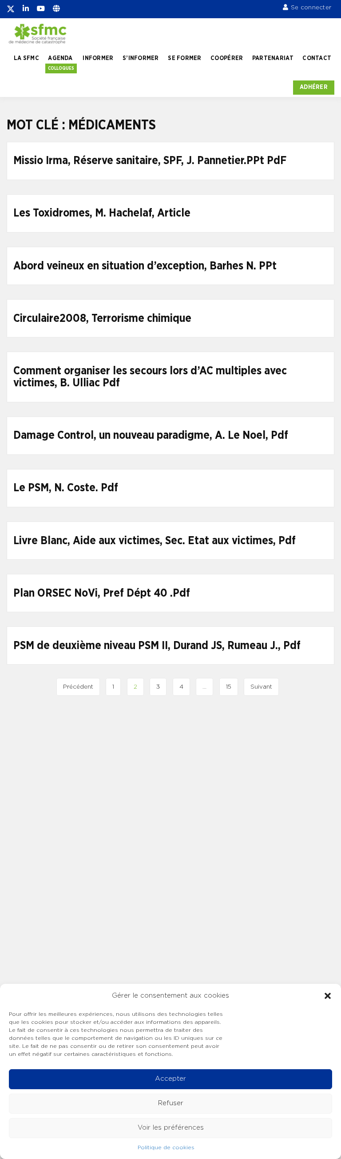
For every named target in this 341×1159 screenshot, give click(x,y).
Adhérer (314, 87)
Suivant (261, 687)
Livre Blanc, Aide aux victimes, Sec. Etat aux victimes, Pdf (154, 540)
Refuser (170, 1103)
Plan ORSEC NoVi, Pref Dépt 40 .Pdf (101, 593)
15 (228, 687)
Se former (184, 58)
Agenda (60, 58)
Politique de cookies (166, 1147)
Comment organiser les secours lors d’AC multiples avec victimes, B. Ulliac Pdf (150, 377)
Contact (316, 58)
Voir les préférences (171, 1127)
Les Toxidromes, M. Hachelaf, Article (101, 213)
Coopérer (226, 58)
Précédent (78, 687)
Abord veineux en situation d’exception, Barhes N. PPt (145, 266)
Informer (98, 58)
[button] (327, 995)
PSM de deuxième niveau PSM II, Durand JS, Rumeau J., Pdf (157, 645)
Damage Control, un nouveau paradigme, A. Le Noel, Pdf (150, 435)
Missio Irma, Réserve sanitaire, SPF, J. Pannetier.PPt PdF (149, 160)
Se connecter (311, 7)
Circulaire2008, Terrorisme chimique (102, 318)
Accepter (170, 1078)
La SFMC (26, 58)
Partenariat (272, 58)
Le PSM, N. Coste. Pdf (65, 487)
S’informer (141, 58)
